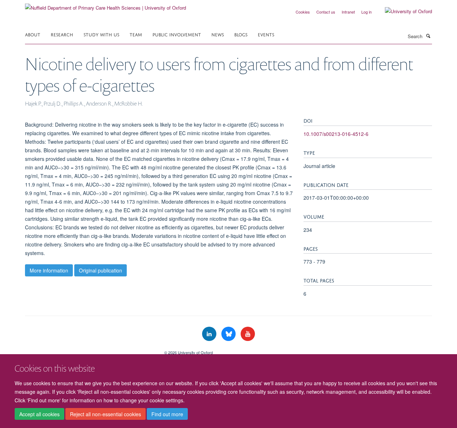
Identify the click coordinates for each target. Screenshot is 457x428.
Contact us (325, 12)
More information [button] (49, 270)
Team (136, 34)
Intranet (348, 12)
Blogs (240, 34)
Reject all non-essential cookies (105, 414)
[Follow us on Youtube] (248, 334)
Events (266, 34)
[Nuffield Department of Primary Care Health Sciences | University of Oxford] (105, 5)
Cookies (303, 12)
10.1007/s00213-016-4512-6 (335, 133)
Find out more (167, 414)
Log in (366, 12)
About (32, 34)
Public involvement (176, 34)
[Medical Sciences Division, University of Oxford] (89, 350)
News (217, 34)
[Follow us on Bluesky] (229, 334)
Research (62, 34)
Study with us (101, 34)
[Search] (428, 36)
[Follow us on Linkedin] (210, 334)
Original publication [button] (100, 270)
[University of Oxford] (403, 11)
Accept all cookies (39, 414)
